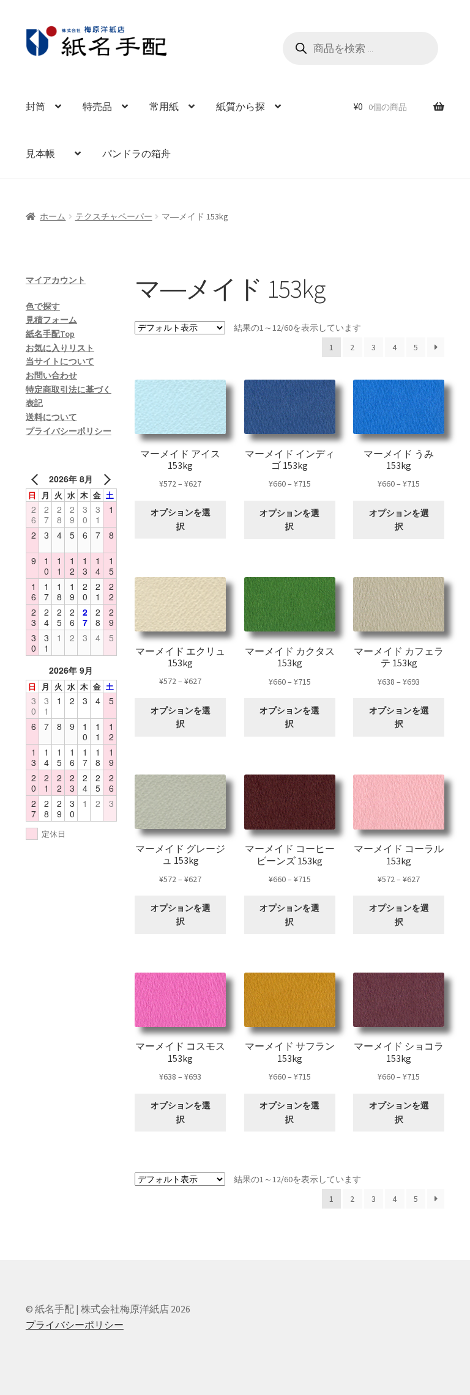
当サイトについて (60, 361)
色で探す (43, 306)
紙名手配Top (50, 333)
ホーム (52, 216)
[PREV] (37, 479)
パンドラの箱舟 (136, 153)
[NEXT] (105, 479)
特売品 (97, 106)
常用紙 (164, 106)
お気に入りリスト (60, 347)
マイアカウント (56, 279)
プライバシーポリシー (68, 430)
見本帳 (45, 153)
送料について (51, 416)
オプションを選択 (181, 519)
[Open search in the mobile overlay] (360, 48)
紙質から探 (240, 106)
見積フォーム (51, 319)
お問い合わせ (51, 375)
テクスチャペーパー (113, 216)
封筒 (35, 106)
